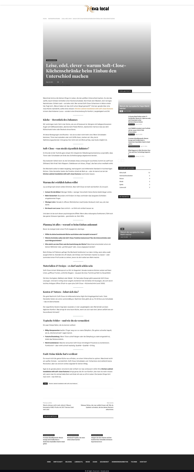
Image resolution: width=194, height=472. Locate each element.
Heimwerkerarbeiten (54, 18)
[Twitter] (50, 393)
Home (45, 18)
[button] (148, 2)
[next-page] (122, 160)
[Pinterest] (54, 393)
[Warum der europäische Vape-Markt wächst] (134, 104)
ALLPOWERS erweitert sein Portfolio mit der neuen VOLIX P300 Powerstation (139, 130)
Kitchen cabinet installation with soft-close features (63, 383)
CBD (121, 111)
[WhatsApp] (59, 393)
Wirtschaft (131, 124)
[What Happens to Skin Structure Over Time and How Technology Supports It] (122, 152)
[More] (95, 92)
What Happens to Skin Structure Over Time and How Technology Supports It (139, 152)
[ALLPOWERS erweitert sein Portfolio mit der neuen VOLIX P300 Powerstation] (122, 130)
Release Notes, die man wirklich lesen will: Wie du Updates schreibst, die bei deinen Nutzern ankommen (97, 407)
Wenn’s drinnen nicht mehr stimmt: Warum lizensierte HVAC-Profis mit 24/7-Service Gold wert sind (58, 407)
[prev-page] (119, 160)
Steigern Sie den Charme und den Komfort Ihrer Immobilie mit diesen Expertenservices (101, 439)
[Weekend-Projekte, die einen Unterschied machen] (78, 428)
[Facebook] (45, 393)
